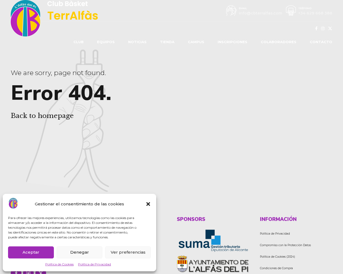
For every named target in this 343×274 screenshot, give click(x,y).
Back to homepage (42, 116)
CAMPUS (196, 42)
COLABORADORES (278, 42)
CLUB (78, 42)
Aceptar (31, 252)
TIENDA (167, 42)
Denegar (79, 252)
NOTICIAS (137, 42)
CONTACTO (321, 42)
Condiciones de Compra (276, 268)
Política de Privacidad (94, 264)
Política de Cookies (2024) (277, 256)
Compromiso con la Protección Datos (285, 245)
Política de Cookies (59, 264)
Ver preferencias (128, 252)
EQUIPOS (106, 42)
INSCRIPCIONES (232, 42)
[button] (148, 204)
